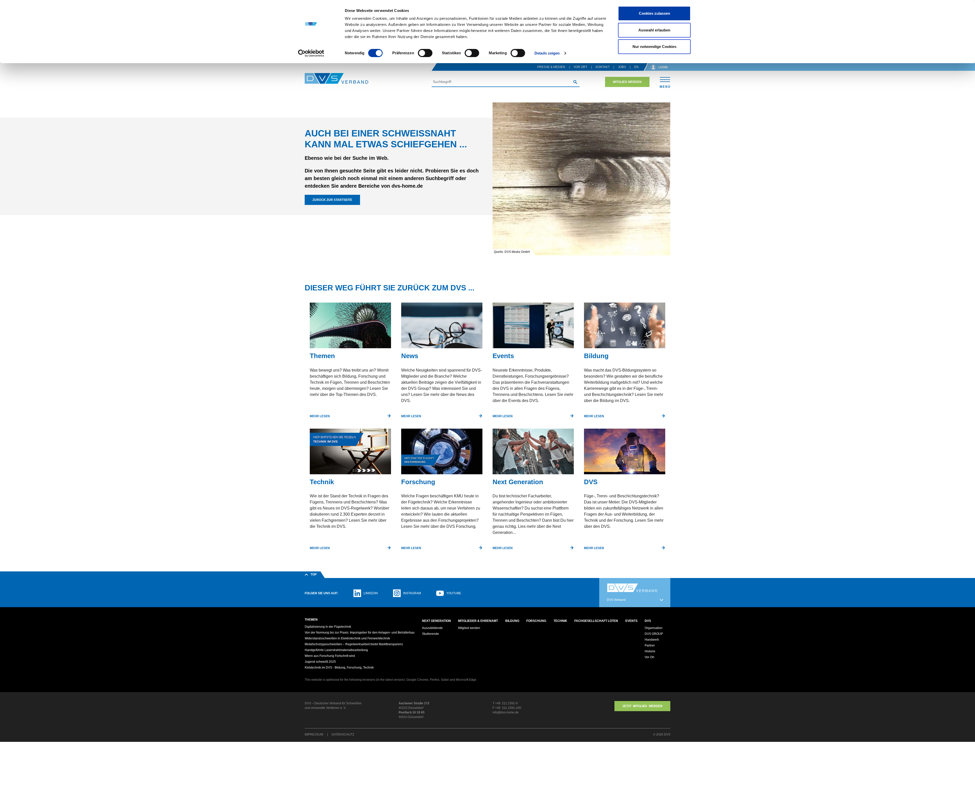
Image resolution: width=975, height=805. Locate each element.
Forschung (536, 621)
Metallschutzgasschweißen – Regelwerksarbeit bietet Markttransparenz (354, 644)
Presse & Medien (551, 67)
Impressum (314, 734)
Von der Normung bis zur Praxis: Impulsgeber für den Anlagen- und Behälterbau (360, 632)
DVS (648, 621)
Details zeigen (547, 53)
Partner (650, 645)
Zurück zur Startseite (332, 200)
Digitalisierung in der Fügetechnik (328, 626)
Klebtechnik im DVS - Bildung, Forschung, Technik (339, 667)
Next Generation (436, 621)
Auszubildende (432, 628)
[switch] (425, 53)
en (636, 67)
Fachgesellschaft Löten (596, 621)
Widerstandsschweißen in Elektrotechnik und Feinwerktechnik (347, 638)
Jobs (622, 67)
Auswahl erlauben (654, 30)
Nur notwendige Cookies (654, 46)
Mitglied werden (627, 82)
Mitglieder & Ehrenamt (478, 621)
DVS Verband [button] (616, 600)
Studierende (430, 634)
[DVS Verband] (336, 78)
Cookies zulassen (654, 13)
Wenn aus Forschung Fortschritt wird (330, 656)
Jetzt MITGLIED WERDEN (642, 706)
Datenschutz (343, 734)
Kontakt (603, 67)
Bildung (512, 621)
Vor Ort (580, 67)
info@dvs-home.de (506, 712)
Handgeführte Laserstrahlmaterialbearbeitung (336, 650)
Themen (311, 619)
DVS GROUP (654, 634)
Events (631, 621)
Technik (560, 621)
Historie (650, 651)
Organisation (653, 628)
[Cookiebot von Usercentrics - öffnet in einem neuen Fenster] (311, 53)
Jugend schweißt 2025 (320, 661)
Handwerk (652, 639)
